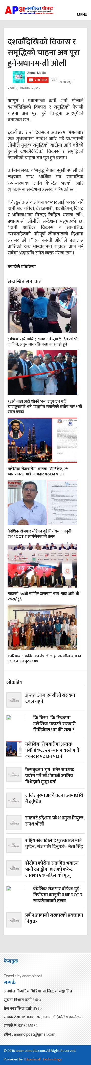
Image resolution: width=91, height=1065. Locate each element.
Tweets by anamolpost (23, 976)
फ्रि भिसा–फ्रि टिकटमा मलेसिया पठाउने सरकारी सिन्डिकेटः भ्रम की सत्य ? (54, 724)
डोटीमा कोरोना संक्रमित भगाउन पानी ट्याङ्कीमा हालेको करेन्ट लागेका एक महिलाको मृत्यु (52, 869)
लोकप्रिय (14, 682)
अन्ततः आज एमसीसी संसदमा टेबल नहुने (50, 698)
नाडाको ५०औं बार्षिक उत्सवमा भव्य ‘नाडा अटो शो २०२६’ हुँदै (43, 596)
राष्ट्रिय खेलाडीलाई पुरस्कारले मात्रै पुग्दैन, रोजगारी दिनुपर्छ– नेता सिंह (54, 844)
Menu (81, 14)
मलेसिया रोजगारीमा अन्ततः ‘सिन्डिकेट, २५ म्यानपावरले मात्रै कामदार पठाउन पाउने (38, 472)
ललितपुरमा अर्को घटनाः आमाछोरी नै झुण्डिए (54, 799)
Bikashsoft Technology (43, 1059)
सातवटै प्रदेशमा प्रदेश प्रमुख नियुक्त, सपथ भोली (55, 821)
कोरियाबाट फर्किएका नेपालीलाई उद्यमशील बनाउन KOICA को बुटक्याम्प (44, 659)
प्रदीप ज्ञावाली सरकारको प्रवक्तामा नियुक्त (54, 918)
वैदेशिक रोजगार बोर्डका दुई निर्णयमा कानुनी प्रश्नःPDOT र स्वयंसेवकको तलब (39, 534)
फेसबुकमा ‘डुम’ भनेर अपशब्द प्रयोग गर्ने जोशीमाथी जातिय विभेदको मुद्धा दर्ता (49, 776)
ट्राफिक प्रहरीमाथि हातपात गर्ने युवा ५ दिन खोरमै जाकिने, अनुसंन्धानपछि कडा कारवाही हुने (42, 342)
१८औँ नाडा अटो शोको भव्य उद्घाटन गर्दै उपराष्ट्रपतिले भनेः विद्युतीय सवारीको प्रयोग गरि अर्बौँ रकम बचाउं (45, 407)
